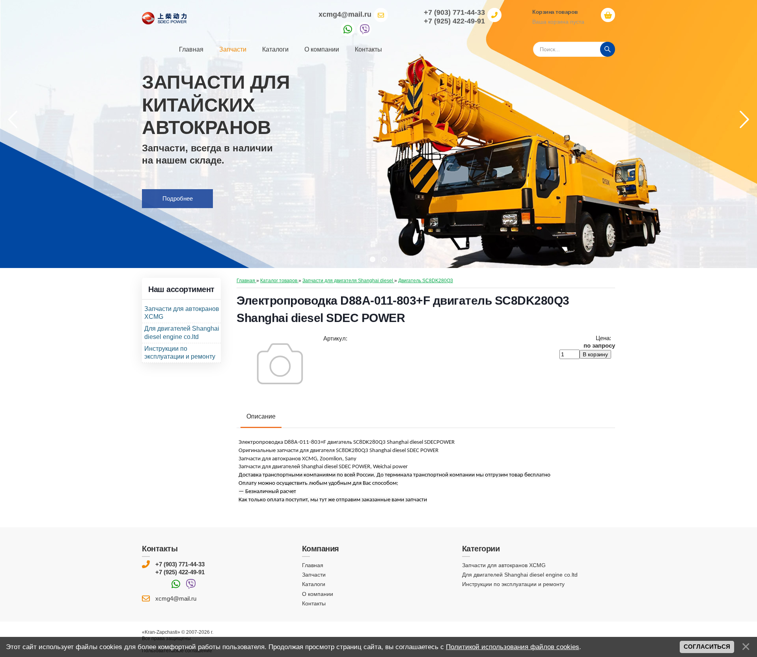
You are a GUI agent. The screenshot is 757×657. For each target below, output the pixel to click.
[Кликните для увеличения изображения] (280, 363)
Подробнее (177, 198)
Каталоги (313, 584)
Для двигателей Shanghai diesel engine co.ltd (520, 574)
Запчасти (314, 574)
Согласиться (707, 647)
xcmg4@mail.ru (345, 14)
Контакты (314, 603)
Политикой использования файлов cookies (512, 646)
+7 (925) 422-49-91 (180, 571)
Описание (261, 416)
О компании (317, 593)
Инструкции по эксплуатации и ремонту (513, 584)
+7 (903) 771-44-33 (180, 564)
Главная (312, 565)
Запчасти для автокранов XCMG (504, 565)
